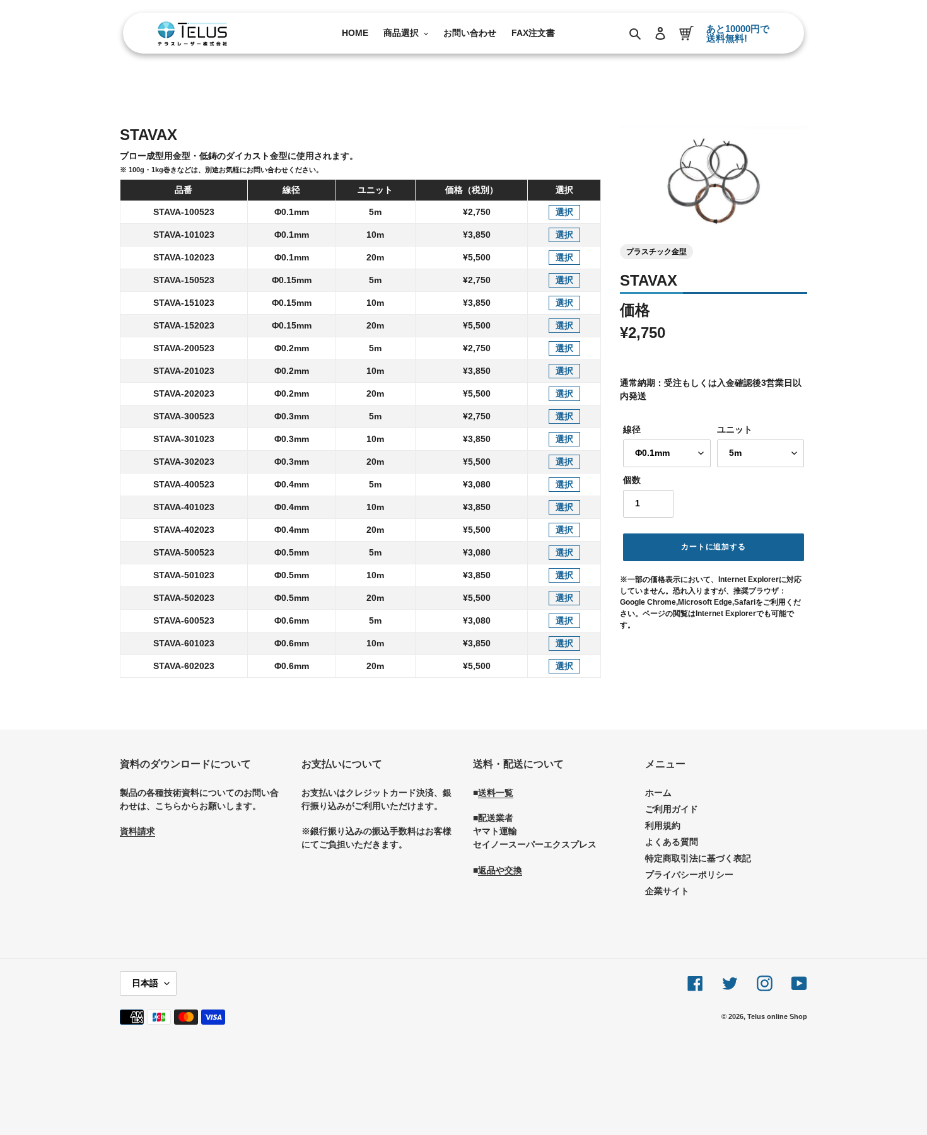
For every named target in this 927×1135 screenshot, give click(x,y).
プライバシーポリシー (689, 875)
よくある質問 (671, 842)
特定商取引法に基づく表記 (698, 858)
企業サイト (667, 891)
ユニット (734, 429)
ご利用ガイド (671, 809)
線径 (632, 429)
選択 (564, 212)
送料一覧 (495, 793)
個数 (632, 480)
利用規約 (662, 825)
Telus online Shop (777, 1016)
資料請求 (137, 831)
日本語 (145, 983)
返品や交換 (500, 870)
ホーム (658, 793)
